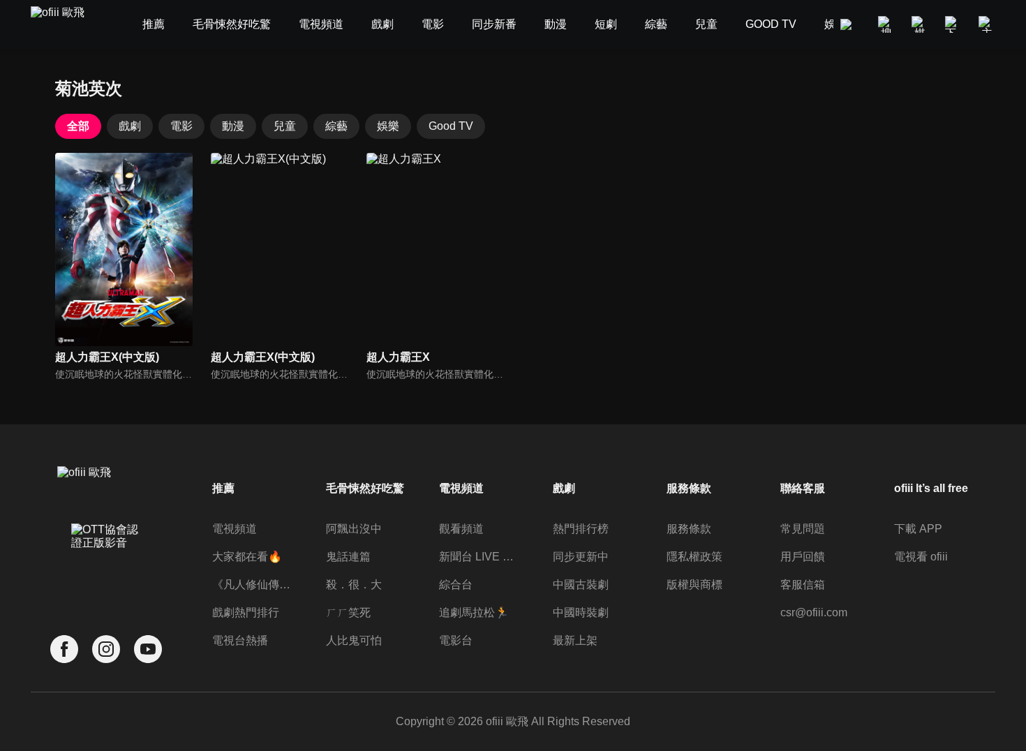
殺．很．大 (354, 584)
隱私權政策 (694, 557)
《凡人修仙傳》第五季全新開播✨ (253, 584)
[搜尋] (886, 24)
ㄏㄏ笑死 (348, 612)
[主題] (987, 24)
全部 (78, 126)
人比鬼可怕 (354, 640)
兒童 (285, 126)
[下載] (953, 24)
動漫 (233, 126)
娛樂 (388, 126)
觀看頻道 (461, 529)
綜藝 (336, 126)
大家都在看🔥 (247, 557)
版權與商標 (694, 584)
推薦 (223, 488)
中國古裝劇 (581, 584)
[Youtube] (148, 649)
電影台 (456, 640)
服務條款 (689, 529)
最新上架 (575, 640)
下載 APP (918, 529)
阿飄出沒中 (354, 529)
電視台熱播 (240, 640)
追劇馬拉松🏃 (474, 612)
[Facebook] (64, 649)
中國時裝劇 (581, 612)
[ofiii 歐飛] (66, 24)
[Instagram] (106, 649)
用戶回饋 (802, 557)
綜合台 (456, 584)
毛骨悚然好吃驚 (365, 488)
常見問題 (802, 529)
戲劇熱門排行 (245, 612)
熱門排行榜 (581, 529)
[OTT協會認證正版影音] (106, 566)
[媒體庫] (920, 24)
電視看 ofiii (921, 557)
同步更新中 (581, 557)
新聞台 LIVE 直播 (480, 557)
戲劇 (130, 126)
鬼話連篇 (348, 557)
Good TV (451, 126)
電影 (181, 126)
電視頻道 (234, 529)
